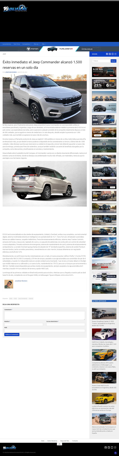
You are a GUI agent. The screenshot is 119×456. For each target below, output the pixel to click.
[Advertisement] (59, 29)
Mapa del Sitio (64, 441)
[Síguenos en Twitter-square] (110, 54)
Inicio (42, 441)
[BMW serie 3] (104, 257)
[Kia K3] (104, 125)
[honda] (104, 164)
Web (5, 327)
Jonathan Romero (11, 72)
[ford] (104, 152)
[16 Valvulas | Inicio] (16, 8)
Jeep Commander (22, 298)
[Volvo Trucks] (104, 281)
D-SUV (15, 298)
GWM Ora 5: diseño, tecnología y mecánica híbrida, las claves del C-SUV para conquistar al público (104, 344)
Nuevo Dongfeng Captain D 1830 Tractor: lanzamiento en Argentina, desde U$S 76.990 (103, 323)
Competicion (26, 44)
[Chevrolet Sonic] (104, 200)
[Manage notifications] (115, 452)
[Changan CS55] (104, 112)
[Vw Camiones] (104, 212)
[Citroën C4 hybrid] (104, 293)
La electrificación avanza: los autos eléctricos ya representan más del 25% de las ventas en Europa (103, 408)
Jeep (4, 54)
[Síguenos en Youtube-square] (113, 54)
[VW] (104, 137)
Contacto (75, 441)
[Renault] (104, 235)
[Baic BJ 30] (104, 76)
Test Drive (17, 44)
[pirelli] (104, 88)
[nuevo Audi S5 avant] (104, 188)
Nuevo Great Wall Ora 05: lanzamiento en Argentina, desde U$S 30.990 (104, 387)
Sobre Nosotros (52, 441)
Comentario (8, 309)
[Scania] (104, 176)
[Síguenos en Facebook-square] (107, 54)
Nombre (7, 321)
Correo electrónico (52, 321)
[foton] (59, 48)
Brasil (11, 298)
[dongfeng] (104, 100)
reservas (31, 298)
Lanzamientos (7, 44)
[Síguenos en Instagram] (115, 54)
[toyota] (104, 225)
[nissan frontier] (104, 269)
